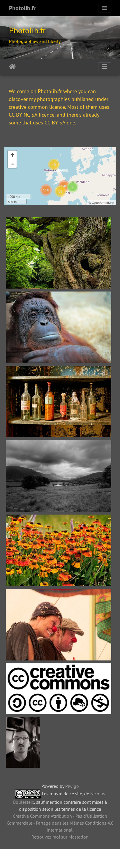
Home (12, 66)
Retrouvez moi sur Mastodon (60, 837)
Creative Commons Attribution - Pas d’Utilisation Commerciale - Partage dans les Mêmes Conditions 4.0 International (60, 823)
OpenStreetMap (103, 202)
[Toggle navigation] (104, 8)
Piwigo (72, 786)
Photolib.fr (22, 8)
